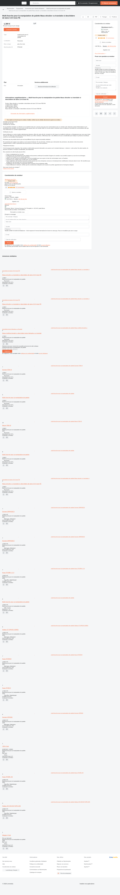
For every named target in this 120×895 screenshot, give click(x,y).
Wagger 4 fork (6, 835)
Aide (3, 864)
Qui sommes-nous (7, 861)
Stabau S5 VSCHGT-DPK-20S (11, 806)
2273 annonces (14, 182)
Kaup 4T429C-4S (7, 777)
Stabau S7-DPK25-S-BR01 (10, 629)
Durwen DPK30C (7, 717)
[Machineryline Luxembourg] (11, 3)
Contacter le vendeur (11, 29)
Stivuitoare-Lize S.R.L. (10, 179)
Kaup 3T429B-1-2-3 (8, 572)
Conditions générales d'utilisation (38, 861)
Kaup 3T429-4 (6, 688)
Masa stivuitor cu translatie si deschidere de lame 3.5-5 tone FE (21, 275)
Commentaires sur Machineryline (38, 869)
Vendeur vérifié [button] (11, 181)
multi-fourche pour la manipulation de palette (22, 36)
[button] (83, 16)
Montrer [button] (16, 199)
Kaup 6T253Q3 (6, 659)
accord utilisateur (45, 245)
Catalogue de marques (35, 872)
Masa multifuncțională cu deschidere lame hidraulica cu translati (21, 333)
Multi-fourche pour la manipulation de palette (15, 397)
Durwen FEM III (7, 370)
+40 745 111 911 (22, 199)
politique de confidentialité (30, 245)
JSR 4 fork (5, 746)
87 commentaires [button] (20, 187)
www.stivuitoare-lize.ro (10, 203)
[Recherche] (31, 3)
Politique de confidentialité (36, 864)
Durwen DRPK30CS (8, 511)
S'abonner (7, 351)
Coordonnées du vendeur (9, 866)
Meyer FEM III (6, 425)
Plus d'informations (100, 53)
